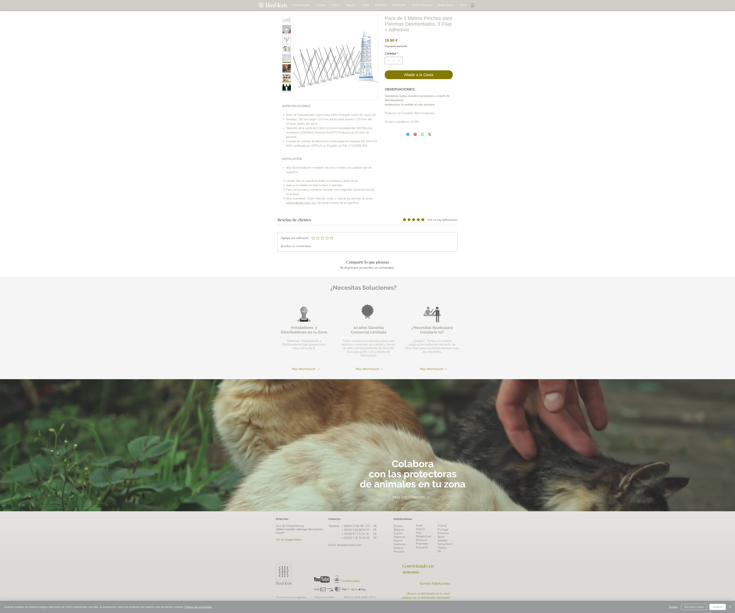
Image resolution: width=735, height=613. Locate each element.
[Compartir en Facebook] (408, 134)
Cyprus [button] (398, 533)
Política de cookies (329, 597)
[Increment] (399, 60)
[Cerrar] (730, 607)
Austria (398, 526)
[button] (472, 5)
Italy (418, 532)
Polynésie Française (422, 545)
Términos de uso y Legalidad (291, 597)
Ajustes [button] (673, 606)
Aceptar (718, 606)
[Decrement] (387, 60)
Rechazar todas (694, 606)
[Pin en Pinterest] (415, 134)
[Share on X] (429, 134)
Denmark (399, 537)
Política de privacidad (198, 606)
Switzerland (445, 544)
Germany (399, 544)
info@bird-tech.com (349, 544)
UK (439, 551)
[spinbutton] (393, 60)
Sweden (443, 540)
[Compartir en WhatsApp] (422, 134)
